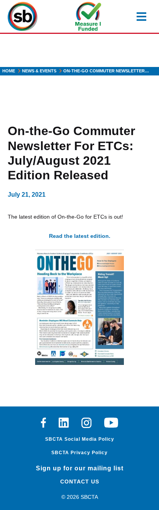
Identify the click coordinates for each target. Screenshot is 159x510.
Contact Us (79, 481)
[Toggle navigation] (141, 16)
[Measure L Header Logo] (88, 16)
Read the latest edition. (79, 236)
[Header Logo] (22, 16)
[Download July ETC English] (79, 307)
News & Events (39, 71)
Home (8, 71)
